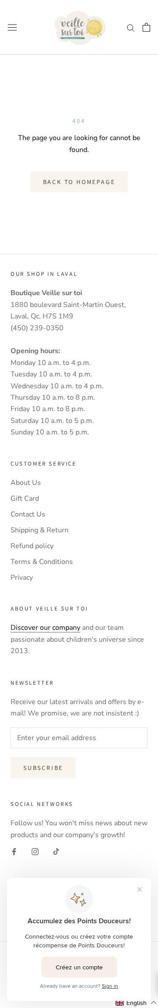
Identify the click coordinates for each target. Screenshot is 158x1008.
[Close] (142, 402)
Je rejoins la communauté (79, 586)
